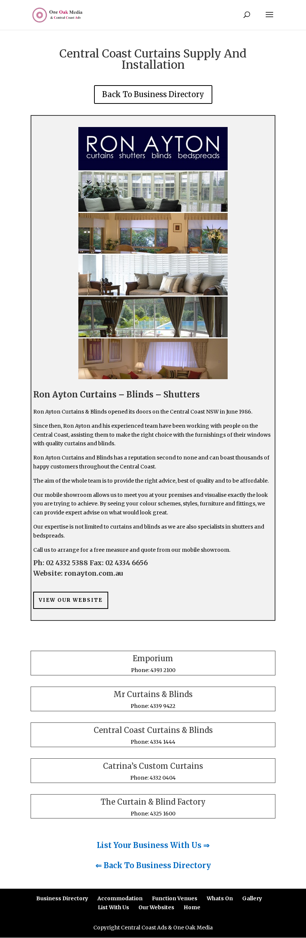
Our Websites (156, 907)
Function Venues (174, 898)
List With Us (113, 907)
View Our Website (71, 600)
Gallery (252, 898)
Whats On (220, 898)
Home (192, 907)
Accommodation (120, 898)
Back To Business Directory (153, 94)
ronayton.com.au (93, 573)
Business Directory (62, 898)
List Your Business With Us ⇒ (153, 845)
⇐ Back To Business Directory (153, 865)
